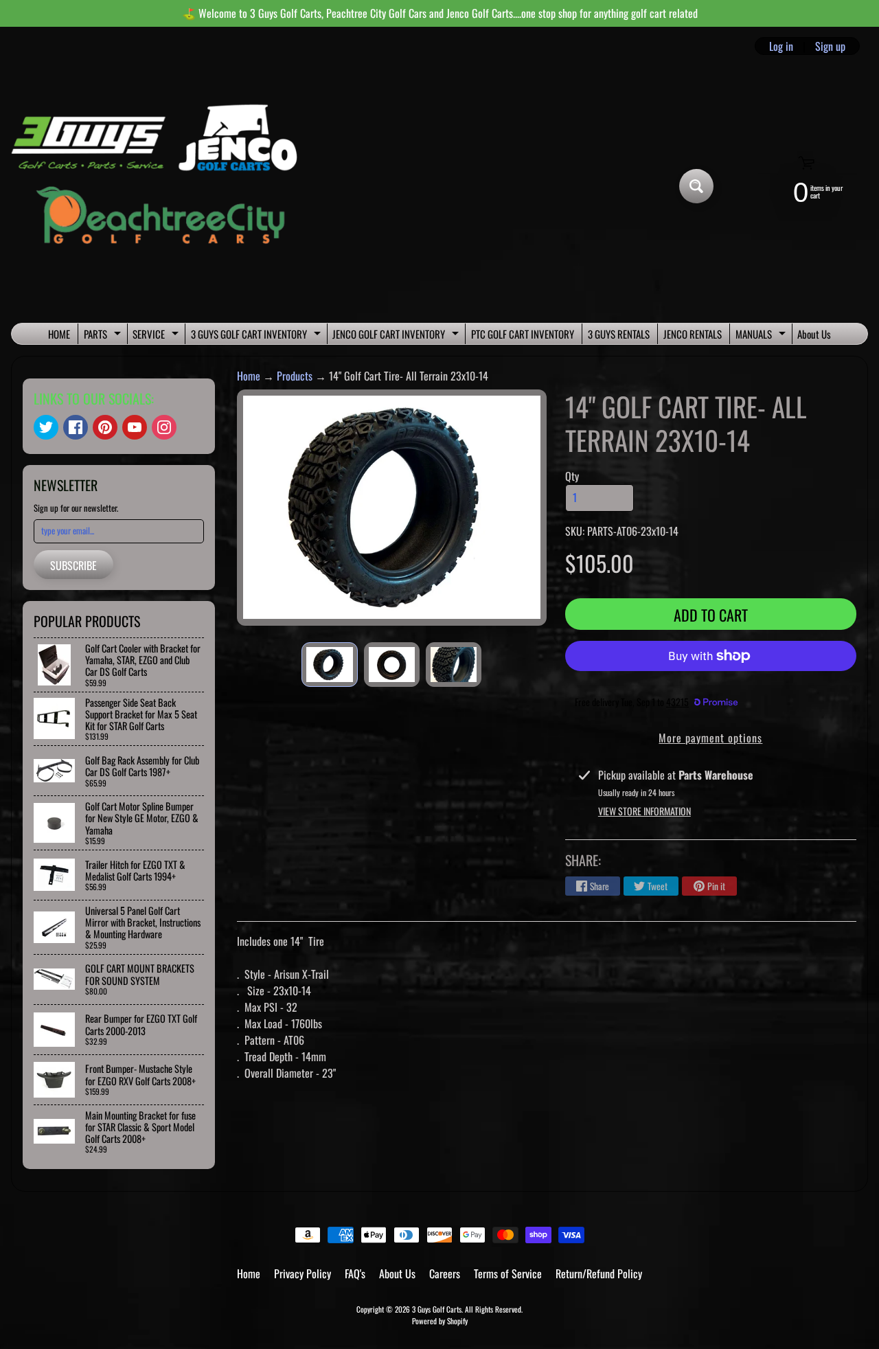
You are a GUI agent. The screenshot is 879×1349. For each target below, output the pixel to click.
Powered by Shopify (440, 1320)
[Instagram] (164, 427)
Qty (572, 476)
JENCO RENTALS (692, 333)
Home (248, 375)
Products (294, 375)
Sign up (830, 46)
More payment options (710, 737)
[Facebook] (75, 427)
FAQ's (355, 1273)
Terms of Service (508, 1273)
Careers (444, 1273)
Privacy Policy (302, 1273)
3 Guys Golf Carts (436, 1309)
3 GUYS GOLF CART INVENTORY (257, 335)
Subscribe (73, 565)
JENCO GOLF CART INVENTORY (397, 335)
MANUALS (762, 335)
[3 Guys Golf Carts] (160, 186)
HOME (59, 333)
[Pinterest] (105, 427)
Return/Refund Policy (599, 1273)
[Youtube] (134, 427)
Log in (781, 46)
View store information (644, 811)
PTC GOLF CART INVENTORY (522, 333)
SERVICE (157, 335)
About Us (814, 333)
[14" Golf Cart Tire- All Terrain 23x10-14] (329, 664)
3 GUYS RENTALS (619, 333)
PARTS (104, 335)
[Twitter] (46, 427)
